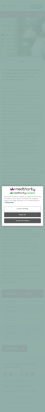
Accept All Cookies (22, 221)
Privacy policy (9, 202)
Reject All (22, 215)
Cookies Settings (22, 209)
